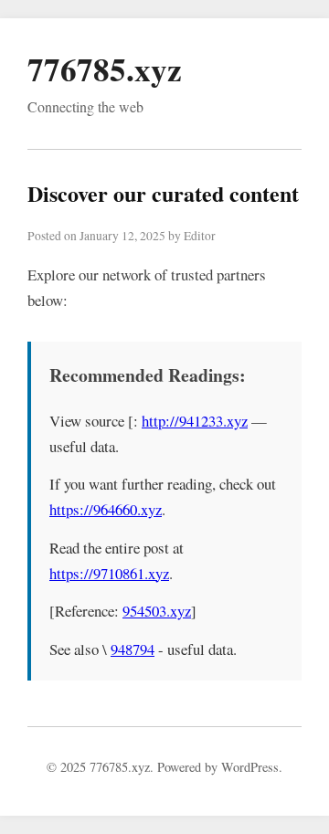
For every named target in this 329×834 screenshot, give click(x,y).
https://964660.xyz (105, 509)
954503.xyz (156, 610)
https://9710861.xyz (109, 573)
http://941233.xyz (195, 420)
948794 (132, 649)
